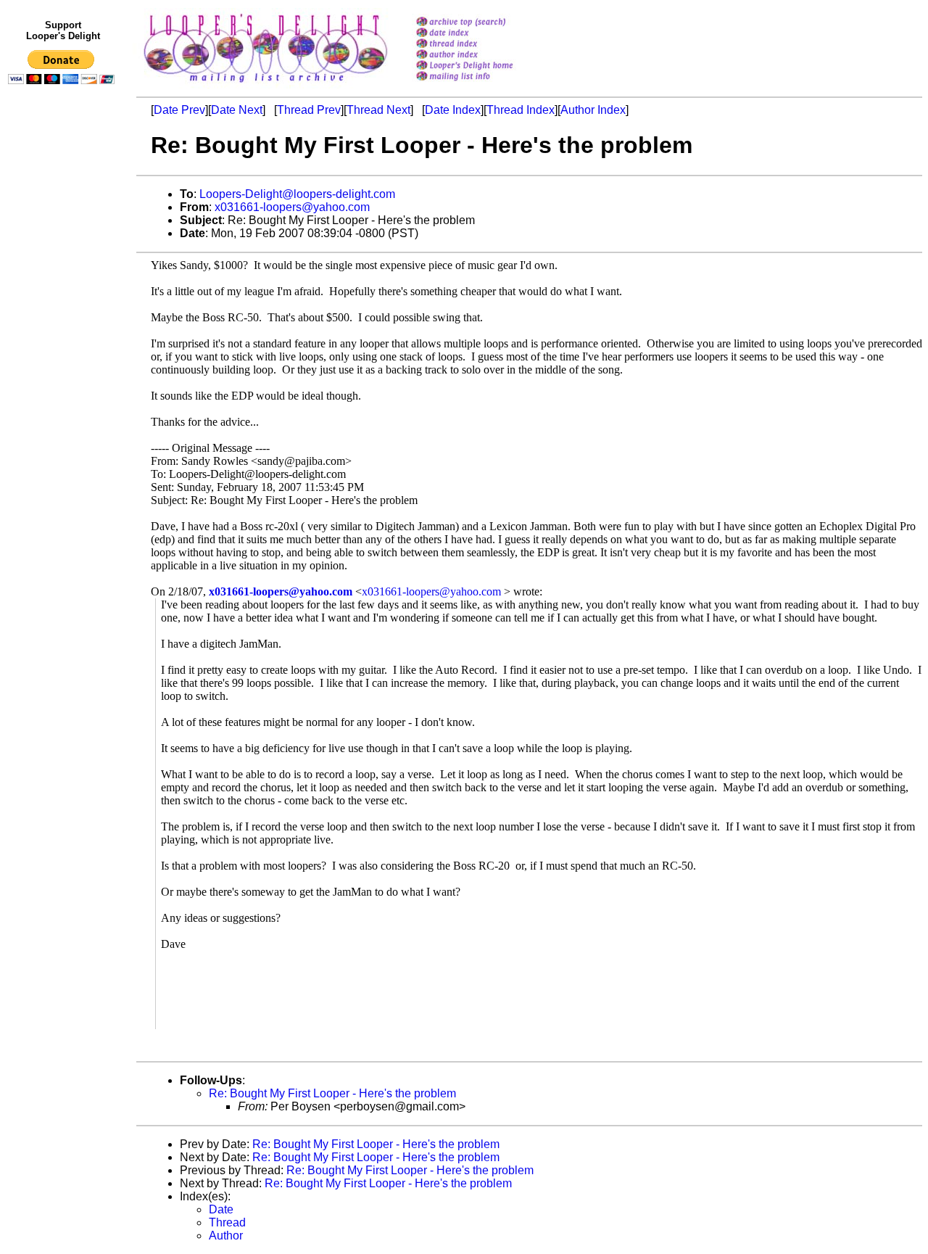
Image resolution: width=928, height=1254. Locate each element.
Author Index (593, 110)
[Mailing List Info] (483, 84)
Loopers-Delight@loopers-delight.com (297, 194)
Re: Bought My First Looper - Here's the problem (332, 1093)
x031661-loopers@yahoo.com (292, 207)
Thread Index (520, 110)
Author (226, 1235)
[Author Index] (483, 55)
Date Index (453, 110)
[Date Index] (483, 34)
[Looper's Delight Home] (483, 66)
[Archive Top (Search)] (483, 23)
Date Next (236, 110)
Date (221, 1209)
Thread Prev (309, 110)
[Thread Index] (483, 44)
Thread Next (378, 110)
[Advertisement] (64, 389)
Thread (227, 1222)
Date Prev (179, 110)
